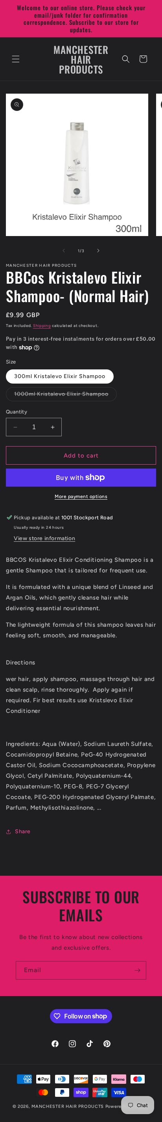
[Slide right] (98, 250)
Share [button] (23, 831)
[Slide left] (63, 250)
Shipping (42, 325)
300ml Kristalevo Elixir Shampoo (59, 376)
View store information (44, 538)
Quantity (16, 412)
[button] (15, 59)
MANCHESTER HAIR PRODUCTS (68, 1106)
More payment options (81, 496)
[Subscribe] (137, 970)
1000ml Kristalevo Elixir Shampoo (65, 395)
